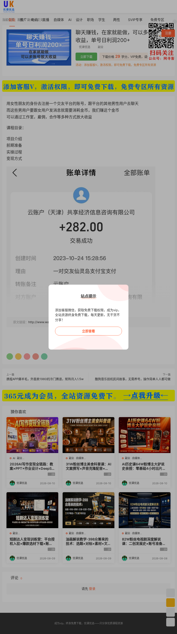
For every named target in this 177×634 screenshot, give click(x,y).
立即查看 (88, 331)
